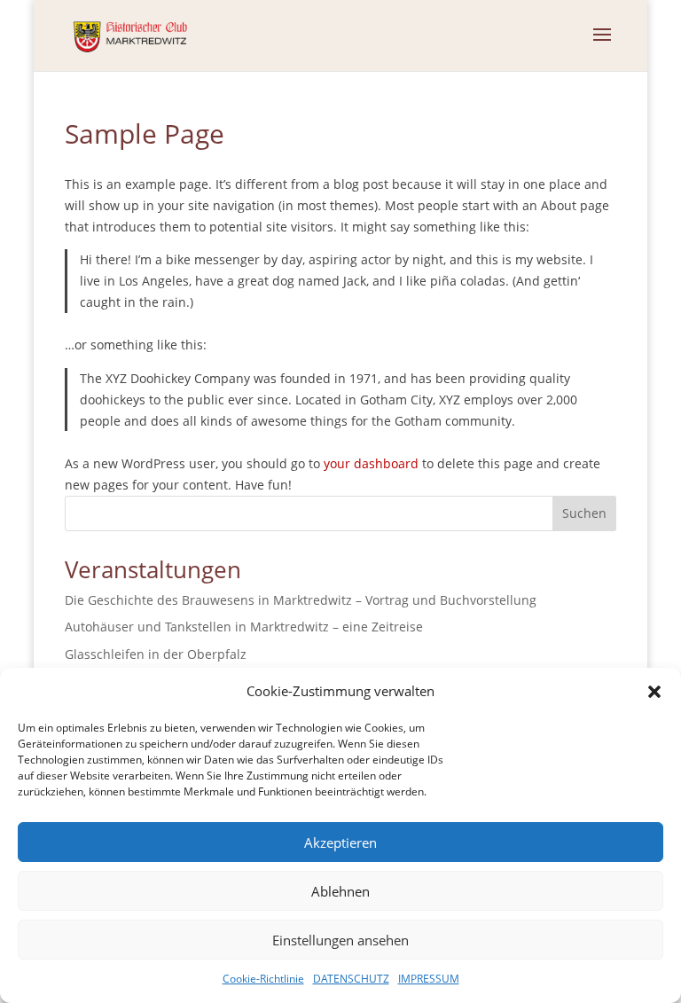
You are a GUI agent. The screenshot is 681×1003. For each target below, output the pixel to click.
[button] (654, 692)
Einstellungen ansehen (340, 940)
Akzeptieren (340, 842)
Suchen (584, 513)
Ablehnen (340, 891)
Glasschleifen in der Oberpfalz (156, 654)
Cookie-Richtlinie (263, 978)
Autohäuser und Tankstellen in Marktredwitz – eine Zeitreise (244, 626)
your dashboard (371, 463)
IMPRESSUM (428, 978)
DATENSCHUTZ (351, 978)
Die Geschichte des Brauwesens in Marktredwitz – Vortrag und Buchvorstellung (300, 600)
